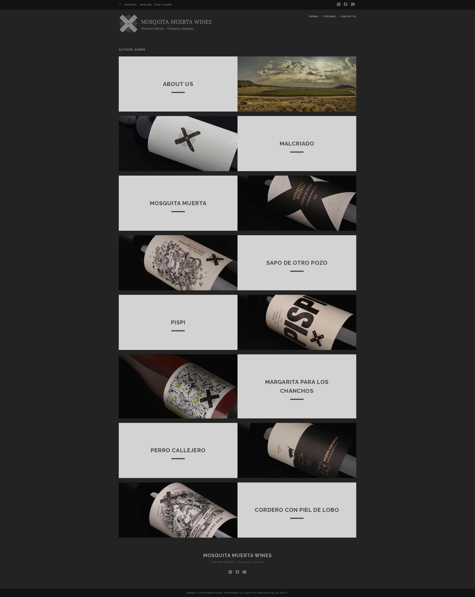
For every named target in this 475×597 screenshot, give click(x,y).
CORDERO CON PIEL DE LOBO (297, 510)
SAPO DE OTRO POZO (296, 263)
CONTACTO (348, 16)
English (146, 4)
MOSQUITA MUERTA (178, 203)
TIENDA (313, 16)
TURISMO (329, 16)
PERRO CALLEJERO (178, 450)
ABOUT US (178, 84)
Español (131, 4)
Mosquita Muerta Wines (237, 555)
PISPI (178, 322)
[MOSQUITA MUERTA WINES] (166, 32)
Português (163, 4)
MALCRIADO (297, 143)
